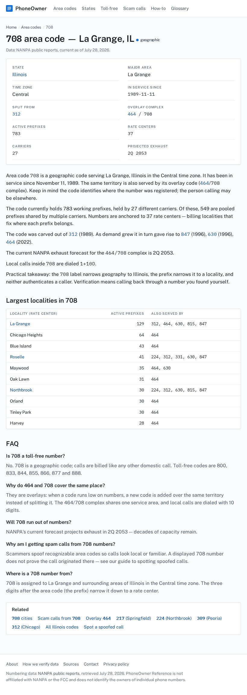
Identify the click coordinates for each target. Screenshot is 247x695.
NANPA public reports (59, 673)
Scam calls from (59, 618)
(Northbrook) (174, 618)
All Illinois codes (61, 626)
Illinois (19, 74)
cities (22, 618)
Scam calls (134, 8)
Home (11, 27)
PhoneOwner (31, 8)
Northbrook (21, 390)
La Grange (20, 323)
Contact (91, 664)
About (12, 664)
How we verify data (40, 664)
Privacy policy (116, 664)
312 (16, 114)
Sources (71, 664)
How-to (158, 8)
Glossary (180, 8)
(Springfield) (133, 618)
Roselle (17, 356)
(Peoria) (209, 618)
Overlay (98, 618)
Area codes (64, 8)
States (88, 8)
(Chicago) (26, 626)
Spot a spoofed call (104, 626)
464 (132, 114)
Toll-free (109, 8)
